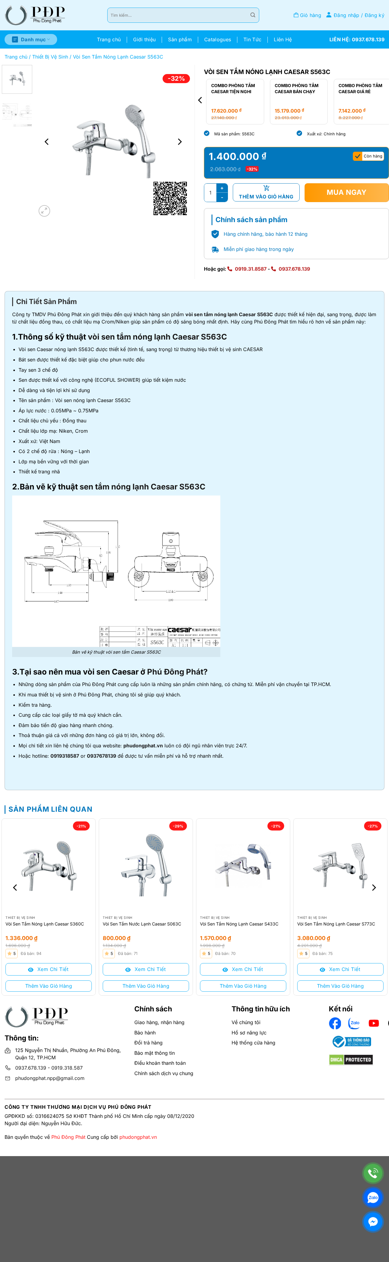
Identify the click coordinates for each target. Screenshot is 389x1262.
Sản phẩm (180, 39)
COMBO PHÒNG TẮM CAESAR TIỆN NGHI (231, 88)
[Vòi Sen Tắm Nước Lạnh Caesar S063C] (146, 865)
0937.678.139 (294, 269)
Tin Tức (252, 39)
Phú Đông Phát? (177, 671)
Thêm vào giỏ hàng (266, 197)
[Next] (179, 141)
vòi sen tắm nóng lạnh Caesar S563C (229, 314)
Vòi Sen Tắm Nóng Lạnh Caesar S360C (44, 923)
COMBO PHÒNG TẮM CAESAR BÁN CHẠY (294, 88)
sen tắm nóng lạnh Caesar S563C (142, 486)
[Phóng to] (44, 211)
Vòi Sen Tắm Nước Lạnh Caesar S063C (142, 923)
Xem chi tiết (52, 969)
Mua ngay (347, 192)
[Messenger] (373, 1222)
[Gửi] (253, 15)
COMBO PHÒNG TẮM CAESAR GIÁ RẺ (358, 88)
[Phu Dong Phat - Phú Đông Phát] (35, 15)
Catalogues (217, 39)
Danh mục (33, 39)
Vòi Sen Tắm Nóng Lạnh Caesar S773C (336, 923)
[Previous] (47, 141)
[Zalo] (373, 1197)
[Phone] (373, 1173)
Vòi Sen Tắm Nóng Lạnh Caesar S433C (239, 923)
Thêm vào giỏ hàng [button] (48, 986)
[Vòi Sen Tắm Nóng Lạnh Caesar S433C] (243, 865)
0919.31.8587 (251, 269)
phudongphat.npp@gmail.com (49, 1078)
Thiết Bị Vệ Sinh (50, 57)
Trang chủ (109, 39)
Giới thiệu (144, 39)
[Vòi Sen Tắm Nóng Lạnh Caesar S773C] (340, 865)
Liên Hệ (283, 39)
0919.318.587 (67, 1068)
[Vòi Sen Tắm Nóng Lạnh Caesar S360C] (48, 865)
